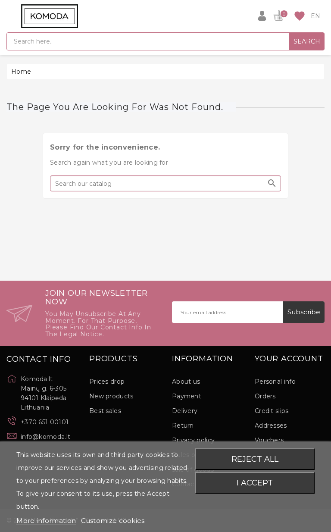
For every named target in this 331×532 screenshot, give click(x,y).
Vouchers (269, 440)
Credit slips (272, 411)
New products (111, 396)
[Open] (10, 16)
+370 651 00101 (45, 422)
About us (186, 381)
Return (183, 425)
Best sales (105, 411)
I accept (255, 483)
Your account (289, 359)
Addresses (271, 425)
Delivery (184, 411)
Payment (186, 396)
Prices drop (107, 381)
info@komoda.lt (45, 437)
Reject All (254, 459)
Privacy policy (193, 440)
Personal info (275, 381)
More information (46, 520)
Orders (265, 396)
